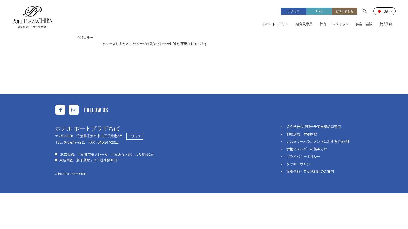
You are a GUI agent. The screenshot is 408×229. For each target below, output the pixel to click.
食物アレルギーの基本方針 (306, 149)
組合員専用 (304, 24)
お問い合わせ (345, 11)
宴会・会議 (364, 24)
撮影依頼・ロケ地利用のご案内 (310, 171)
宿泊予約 (385, 24)
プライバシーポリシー (303, 156)
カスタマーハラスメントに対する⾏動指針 (318, 141)
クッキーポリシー (300, 164)
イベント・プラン (275, 24)
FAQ (319, 11)
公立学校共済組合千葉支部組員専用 (313, 126)
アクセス (294, 11)
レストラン (340, 24)
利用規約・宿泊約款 (301, 134)
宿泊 (322, 24)
